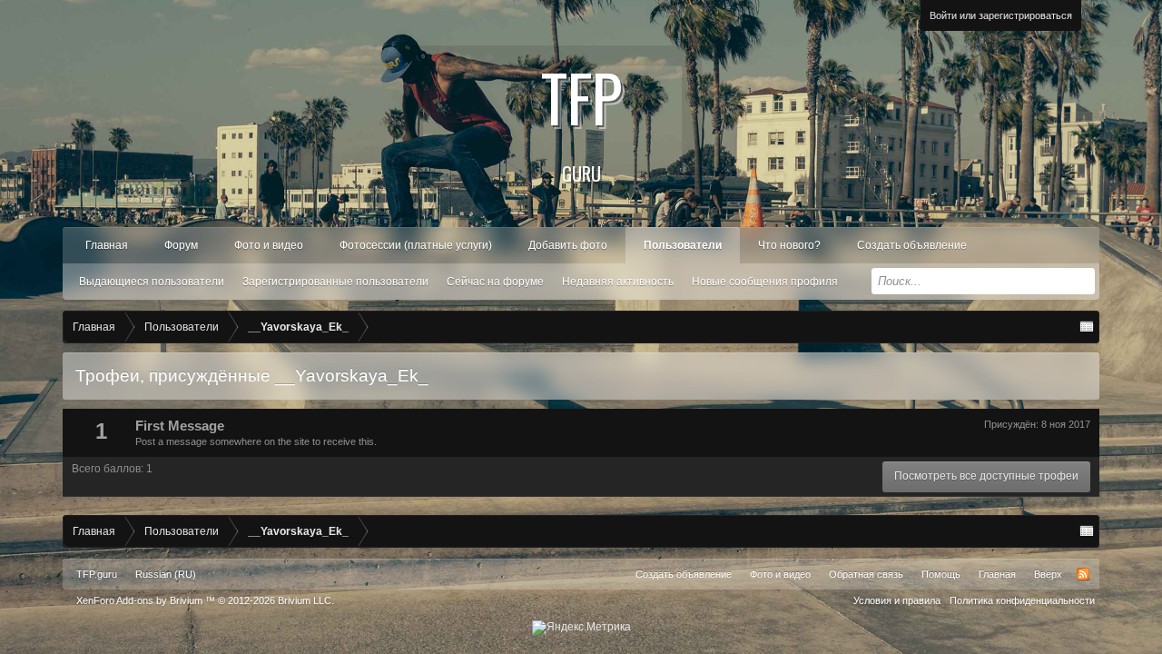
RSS (1083, 574)
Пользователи (683, 245)
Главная (106, 245)
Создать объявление (912, 245)
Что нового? (789, 245)
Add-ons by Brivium (205, 600)
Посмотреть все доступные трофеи (986, 476)
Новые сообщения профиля (765, 281)
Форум (181, 245)
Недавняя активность (618, 281)
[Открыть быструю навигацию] (1086, 327)
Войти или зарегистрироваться (1001, 15)
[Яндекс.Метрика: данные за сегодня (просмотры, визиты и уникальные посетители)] (581, 627)
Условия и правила (896, 600)
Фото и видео (268, 245)
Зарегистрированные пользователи (335, 281)
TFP (581, 118)
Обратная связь (866, 574)
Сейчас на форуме (495, 281)
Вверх (1048, 574)
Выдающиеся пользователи (151, 281)
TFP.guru (96, 574)
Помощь (940, 574)
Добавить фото (567, 245)
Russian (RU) (165, 574)
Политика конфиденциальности (1022, 600)
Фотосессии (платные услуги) (416, 245)
